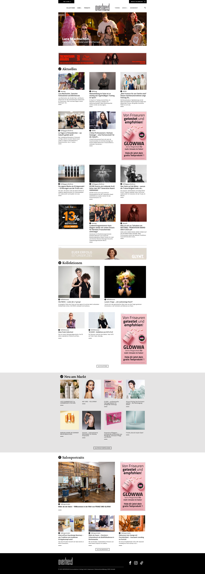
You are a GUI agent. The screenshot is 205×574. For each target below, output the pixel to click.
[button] (145, 8)
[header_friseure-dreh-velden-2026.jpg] (102, 29)
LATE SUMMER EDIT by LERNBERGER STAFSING (68, 402)
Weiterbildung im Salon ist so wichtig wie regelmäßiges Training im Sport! (102, 95)
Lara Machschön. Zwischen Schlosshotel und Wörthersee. (69, 94)
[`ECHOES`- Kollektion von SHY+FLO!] (102, 320)
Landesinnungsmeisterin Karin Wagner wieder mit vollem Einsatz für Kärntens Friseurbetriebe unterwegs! (102, 228)
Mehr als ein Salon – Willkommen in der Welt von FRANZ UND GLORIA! (84, 507)
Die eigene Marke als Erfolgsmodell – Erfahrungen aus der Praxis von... (71, 187)
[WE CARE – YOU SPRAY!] (91, 389)
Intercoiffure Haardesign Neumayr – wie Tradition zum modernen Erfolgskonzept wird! (70, 537)
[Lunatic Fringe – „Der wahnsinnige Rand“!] (125, 284)
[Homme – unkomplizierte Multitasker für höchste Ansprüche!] (91, 420)
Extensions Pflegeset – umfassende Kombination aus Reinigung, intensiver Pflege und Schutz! (113, 435)
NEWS (125, 91)
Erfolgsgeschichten (67, 130)
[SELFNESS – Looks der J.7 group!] (79, 284)
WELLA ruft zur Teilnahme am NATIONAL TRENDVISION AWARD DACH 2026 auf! (132, 227)
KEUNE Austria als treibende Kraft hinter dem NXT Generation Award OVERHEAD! (102, 188)
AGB (108, 569)
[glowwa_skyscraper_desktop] (134, 160)
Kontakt (113, 569)
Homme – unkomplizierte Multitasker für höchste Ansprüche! (90, 434)
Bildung (94, 91)
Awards (125, 223)
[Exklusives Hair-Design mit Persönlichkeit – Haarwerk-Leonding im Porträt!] (132, 523)
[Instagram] (136, 563)
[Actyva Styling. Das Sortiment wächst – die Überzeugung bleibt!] (135, 389)
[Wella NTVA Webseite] (102, 58)
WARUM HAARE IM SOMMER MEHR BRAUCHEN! (69, 433)
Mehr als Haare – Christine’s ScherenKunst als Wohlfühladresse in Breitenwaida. (101, 537)
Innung (63, 91)
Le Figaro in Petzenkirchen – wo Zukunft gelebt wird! (70, 134)
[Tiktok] (141, 563)
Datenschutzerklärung (101, 569)
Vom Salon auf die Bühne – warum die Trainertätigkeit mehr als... (132, 187)
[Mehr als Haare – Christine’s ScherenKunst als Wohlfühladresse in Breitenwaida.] (102, 523)
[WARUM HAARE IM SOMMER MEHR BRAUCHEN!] (69, 420)
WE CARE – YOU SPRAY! (89, 401)
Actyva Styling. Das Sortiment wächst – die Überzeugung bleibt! (135, 403)
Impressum (91, 569)
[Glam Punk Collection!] (71, 320)
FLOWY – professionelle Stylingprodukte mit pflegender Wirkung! (111, 403)
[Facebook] (130, 563)
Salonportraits (65, 504)
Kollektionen (65, 299)
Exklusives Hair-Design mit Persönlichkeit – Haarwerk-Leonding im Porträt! (131, 537)
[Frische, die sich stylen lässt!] (135, 420)
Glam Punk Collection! (65, 332)
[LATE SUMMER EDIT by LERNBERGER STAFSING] (69, 389)
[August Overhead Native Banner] (71, 229)
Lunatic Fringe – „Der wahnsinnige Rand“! (118, 302)
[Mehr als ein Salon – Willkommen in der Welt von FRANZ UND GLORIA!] (86, 482)
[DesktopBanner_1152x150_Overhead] (102, 254)
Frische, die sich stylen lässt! (134, 433)
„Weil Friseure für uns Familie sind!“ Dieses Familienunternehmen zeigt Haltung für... (133, 95)
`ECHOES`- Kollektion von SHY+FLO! (101, 332)
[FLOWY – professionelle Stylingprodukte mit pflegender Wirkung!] (113, 389)
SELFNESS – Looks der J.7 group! (69, 302)
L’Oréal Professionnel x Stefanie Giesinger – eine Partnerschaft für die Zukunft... (101, 135)
